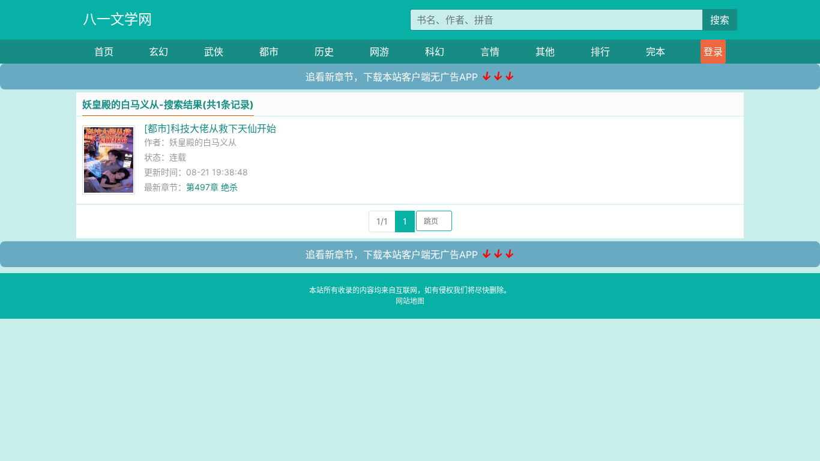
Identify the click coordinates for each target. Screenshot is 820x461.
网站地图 (410, 301)
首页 (103, 52)
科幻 (434, 52)
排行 (600, 52)
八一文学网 (117, 19)
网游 (379, 52)
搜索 (719, 20)
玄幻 (158, 52)
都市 (269, 52)
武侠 (213, 52)
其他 (545, 52)
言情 (489, 52)
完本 (655, 52)
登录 (713, 52)
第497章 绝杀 (212, 187)
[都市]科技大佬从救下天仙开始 (210, 128)
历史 (324, 52)
